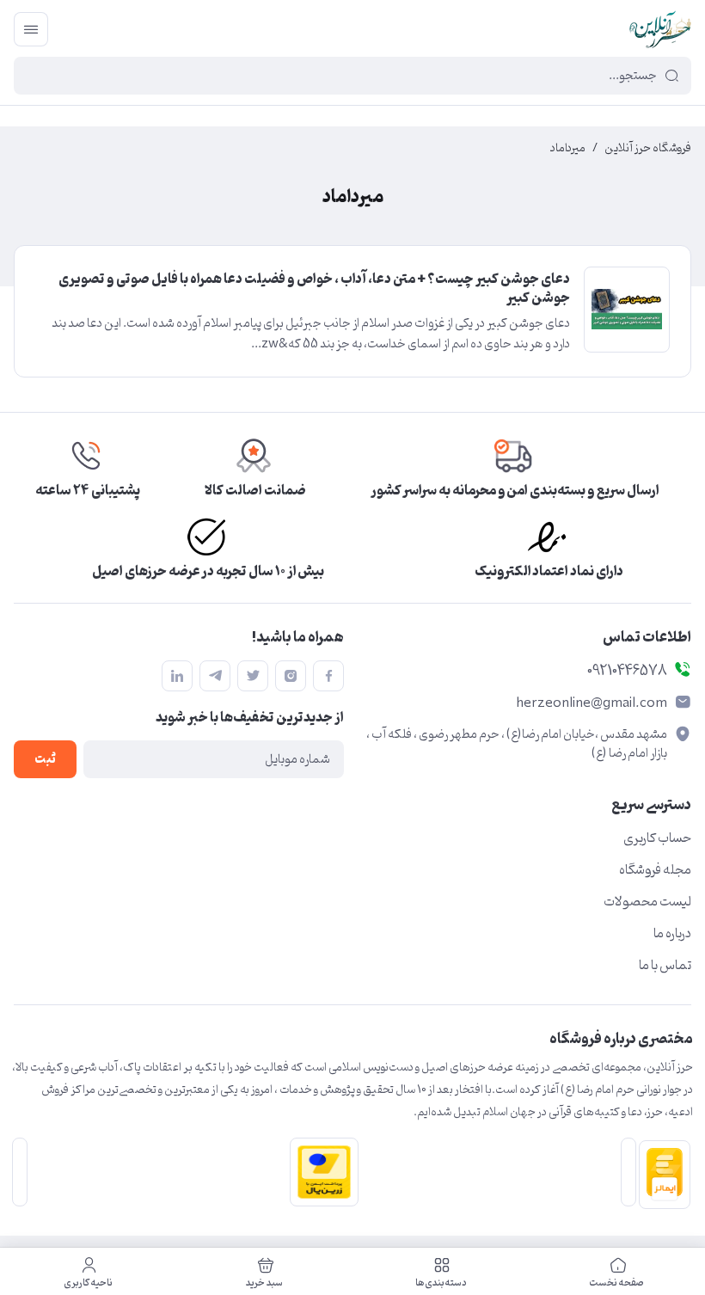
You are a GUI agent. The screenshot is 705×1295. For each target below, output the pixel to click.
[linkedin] (177, 675)
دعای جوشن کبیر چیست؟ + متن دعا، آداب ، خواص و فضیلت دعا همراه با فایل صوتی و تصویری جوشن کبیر (314, 289)
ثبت (45, 759)
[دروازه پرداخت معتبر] (321, 1172)
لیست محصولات (647, 902)
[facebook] (328, 675)
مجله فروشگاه (655, 870)
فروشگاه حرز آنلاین (647, 148)
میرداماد (567, 148)
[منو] (31, 29)
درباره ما (672, 934)
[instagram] (290, 675)
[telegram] (214, 675)
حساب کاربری (657, 838)
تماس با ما (665, 966)
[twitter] (252, 675)
